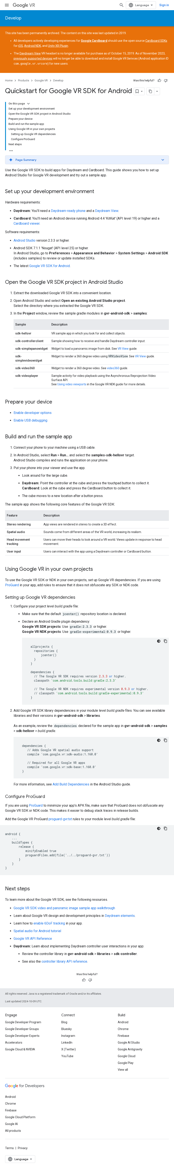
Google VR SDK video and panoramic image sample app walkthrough (64, 908)
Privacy (23, 1148)
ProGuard (12, 585)
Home (9, 80)
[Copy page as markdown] (150, 91)
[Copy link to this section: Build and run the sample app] (76, 437)
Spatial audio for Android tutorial (37, 931)
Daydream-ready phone (68, 211)
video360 (113, 368)
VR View (123, 348)
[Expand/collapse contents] (28, 103)
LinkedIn (66, 1042)
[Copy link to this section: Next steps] (34, 889)
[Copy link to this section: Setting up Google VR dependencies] (79, 597)
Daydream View (30, 53)
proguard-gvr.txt (60, 819)
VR (32, 5)
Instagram (68, 1035)
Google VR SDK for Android (49, 266)
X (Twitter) (68, 1049)
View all (123, 1069)
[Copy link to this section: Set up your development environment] (98, 191)
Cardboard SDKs (156, 40)
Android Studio (24, 240)
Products (23, 80)
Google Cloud (126, 1056)
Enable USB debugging (30, 420)
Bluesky (66, 1029)
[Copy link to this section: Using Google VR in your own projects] (97, 569)
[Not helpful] (166, 80)
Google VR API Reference (33, 939)
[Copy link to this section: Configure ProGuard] (49, 796)
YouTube (67, 1056)
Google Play (125, 1063)
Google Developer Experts (22, 1035)
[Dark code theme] (158, 641)
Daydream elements (120, 916)
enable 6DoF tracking (49, 923)
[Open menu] (7, 5)
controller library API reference (64, 961)
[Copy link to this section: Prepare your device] (56, 402)
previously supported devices (33, 58)
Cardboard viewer (26, 223)
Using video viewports (71, 384)
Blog (64, 1022)
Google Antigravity (130, 1049)
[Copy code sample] (165, 641)
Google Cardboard (94, 40)
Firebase (123, 1035)
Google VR (41, 80)
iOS (20, 45)
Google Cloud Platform (20, 1117)
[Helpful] (159, 80)
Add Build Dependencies (71, 784)
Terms (9, 1148)
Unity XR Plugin (58, 45)
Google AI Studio (129, 1042)
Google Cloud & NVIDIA (20, 1049)
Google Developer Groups (22, 1029)
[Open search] (121, 5)
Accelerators (13, 1042)
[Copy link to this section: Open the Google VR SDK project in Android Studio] (127, 282)
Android (123, 1022)
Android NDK (32, 45)
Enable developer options (33, 413)
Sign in (164, 5)
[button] (87, 160)
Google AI (11, 1124)
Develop (13, 18)
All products (13, 1130)
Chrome (123, 1029)
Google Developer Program (23, 1022)
